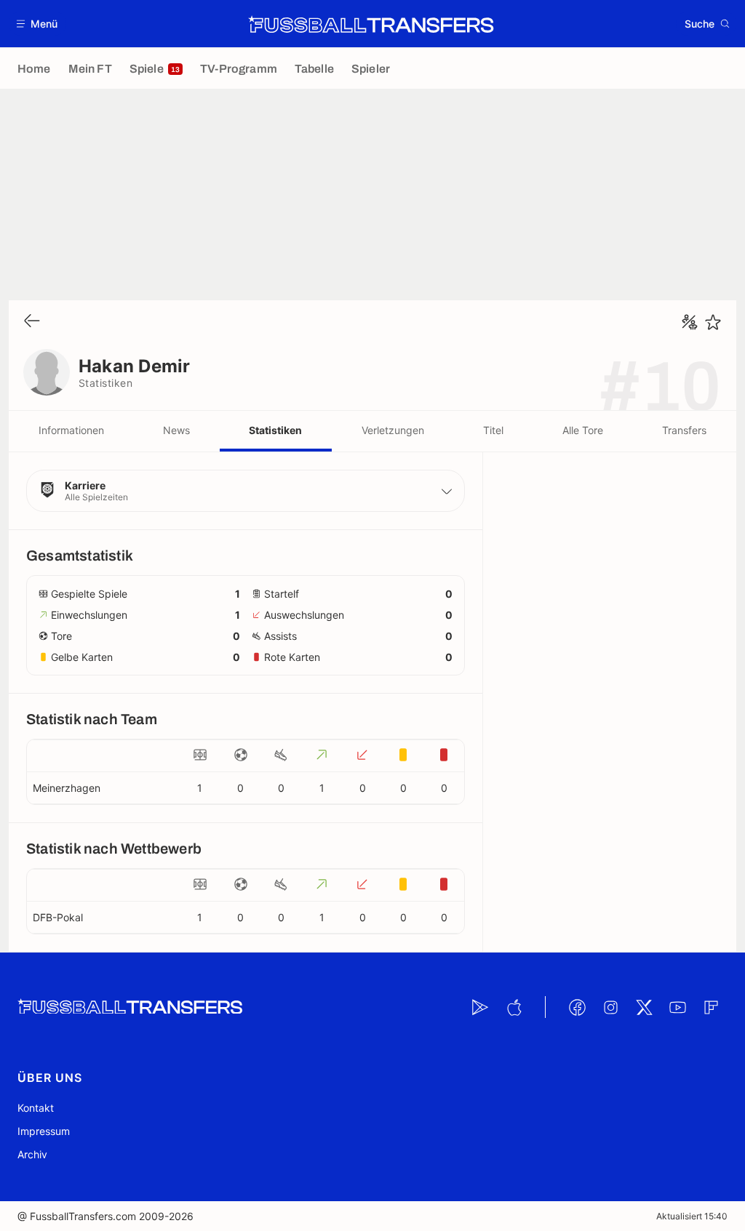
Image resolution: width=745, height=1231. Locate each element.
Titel (493, 430)
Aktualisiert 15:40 (692, 1216)
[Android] (480, 1007)
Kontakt (35, 1108)
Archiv (32, 1154)
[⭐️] (713, 322)
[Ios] (514, 1007)
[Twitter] (644, 1007)
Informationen (71, 430)
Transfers (684, 430)
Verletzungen (393, 430)
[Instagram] (610, 1007)
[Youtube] (677, 1007)
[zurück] (32, 322)
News (176, 430)
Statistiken (275, 430)
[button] (37, 24)
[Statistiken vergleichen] (689, 322)
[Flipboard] (711, 1007)
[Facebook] (577, 1007)
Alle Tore (582, 430)
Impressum (43, 1131)
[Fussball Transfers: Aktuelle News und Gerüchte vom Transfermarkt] (371, 24)
